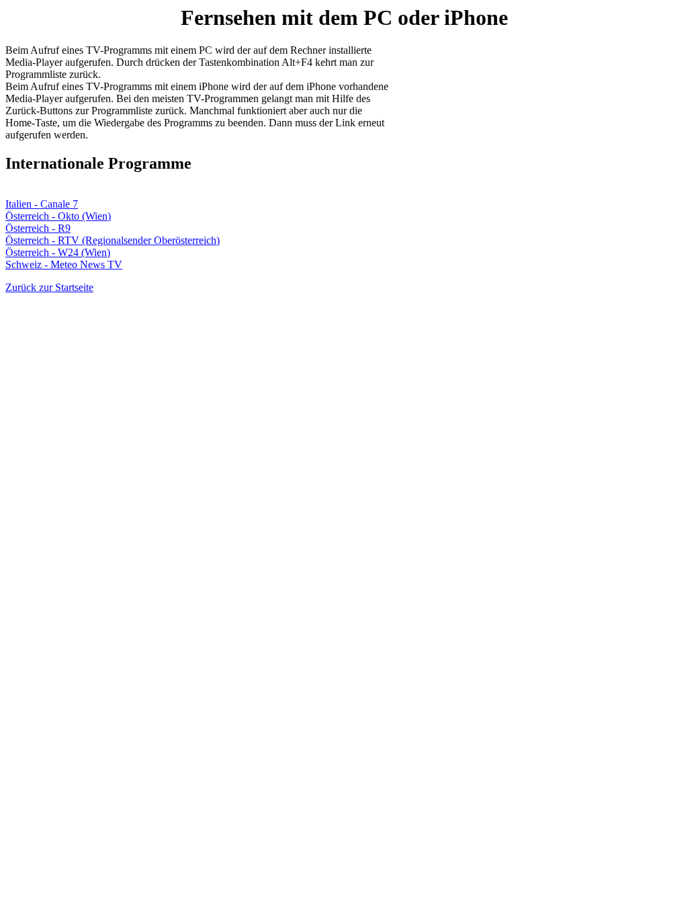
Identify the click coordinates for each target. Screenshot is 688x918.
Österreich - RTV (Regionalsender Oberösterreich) (112, 240)
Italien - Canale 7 (41, 204)
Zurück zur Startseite (49, 287)
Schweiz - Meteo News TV (63, 264)
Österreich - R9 (38, 228)
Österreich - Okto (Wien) (58, 216)
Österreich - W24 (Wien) (57, 252)
